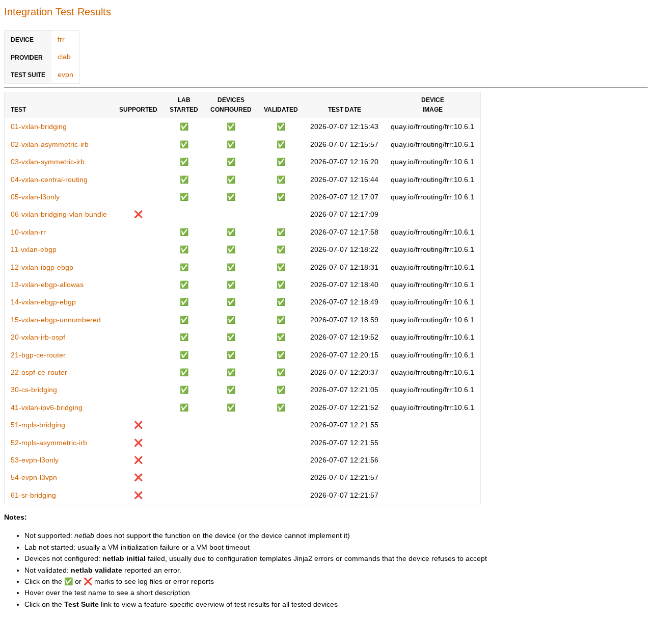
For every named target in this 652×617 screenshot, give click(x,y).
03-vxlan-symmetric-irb (48, 162)
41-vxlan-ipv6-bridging (47, 407)
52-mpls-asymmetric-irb (49, 443)
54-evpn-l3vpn (34, 477)
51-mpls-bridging (38, 425)
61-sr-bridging (33, 495)
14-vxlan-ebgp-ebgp (43, 302)
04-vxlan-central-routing (49, 179)
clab (64, 57)
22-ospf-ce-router (39, 372)
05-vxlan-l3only (35, 197)
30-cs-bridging (34, 389)
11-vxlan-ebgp (34, 249)
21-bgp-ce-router (38, 355)
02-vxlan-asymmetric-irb (50, 144)
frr (61, 39)
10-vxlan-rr (28, 232)
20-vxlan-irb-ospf (38, 337)
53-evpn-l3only (35, 460)
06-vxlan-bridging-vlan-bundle (59, 214)
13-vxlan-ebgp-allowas (47, 284)
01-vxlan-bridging (39, 126)
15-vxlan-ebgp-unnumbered (56, 320)
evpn (65, 74)
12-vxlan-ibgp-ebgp (42, 267)
